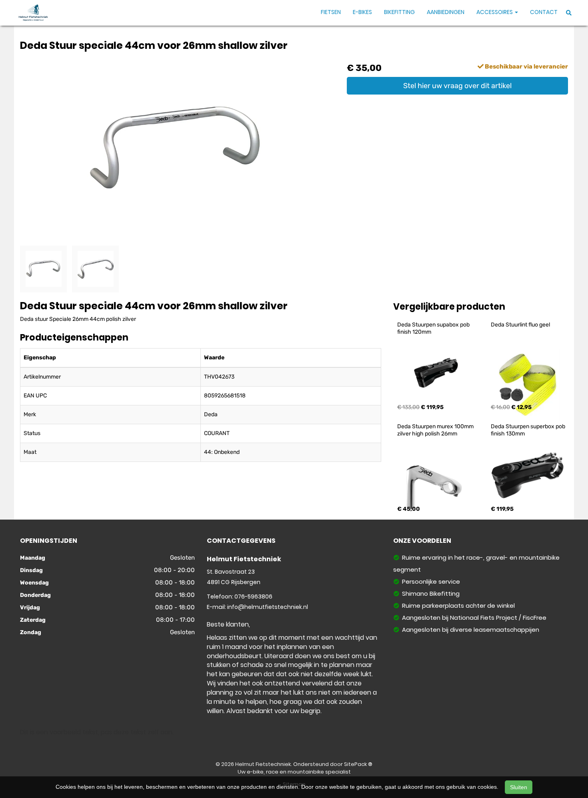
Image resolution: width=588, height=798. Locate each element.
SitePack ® (358, 764)
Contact (544, 12)
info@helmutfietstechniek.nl (267, 607)
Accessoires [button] (495, 12)
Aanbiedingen (445, 12)
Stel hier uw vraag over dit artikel (457, 85)
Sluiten (518, 787)
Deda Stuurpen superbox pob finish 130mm (528, 430)
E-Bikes (362, 12)
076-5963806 (253, 596)
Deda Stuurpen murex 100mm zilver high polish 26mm (436, 430)
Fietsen (331, 12)
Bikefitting (399, 12)
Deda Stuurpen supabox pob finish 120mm (434, 328)
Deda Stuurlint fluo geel (520, 324)
